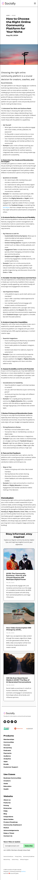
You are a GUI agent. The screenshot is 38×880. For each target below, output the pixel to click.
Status (6, 827)
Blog (5, 813)
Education (7, 786)
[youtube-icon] (8, 721)
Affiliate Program (24, 859)
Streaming (8, 747)
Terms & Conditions (8, 856)
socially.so (6, 207)
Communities (9, 742)
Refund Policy (7, 859)
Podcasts (7, 750)
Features (7, 802)
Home (8, 15)
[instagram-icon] (5, 721)
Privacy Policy (18, 856)
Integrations (8, 816)
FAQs (6, 811)
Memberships (9, 739)
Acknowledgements (11, 830)
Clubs (6, 783)
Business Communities (12, 778)
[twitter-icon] (12, 721)
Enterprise (8, 808)
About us (7, 800)
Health (6, 789)
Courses (7, 745)
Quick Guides (8, 819)
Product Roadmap (11, 822)
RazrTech (23, 871)
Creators (7, 781)
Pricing (6, 805)
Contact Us (8, 836)
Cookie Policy (15, 859)
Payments (7, 753)
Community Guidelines (28, 856)
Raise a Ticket (9, 833)
